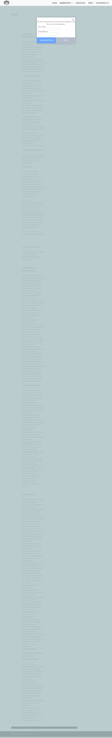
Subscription (46, 40)
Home (54, 3)
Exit (73, 20)
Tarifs (90, 3)
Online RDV (80, 3)
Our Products (102, 3)
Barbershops (65, 3)
